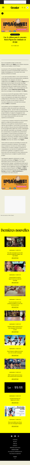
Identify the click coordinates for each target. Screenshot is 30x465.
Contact (15, 445)
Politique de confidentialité (15, 451)
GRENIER (15, 456)
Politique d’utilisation (15, 453)
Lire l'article (15, 258)
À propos (15, 439)
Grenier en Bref (15, 449)
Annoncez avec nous (15, 447)
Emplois (15, 443)
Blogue (15, 441)
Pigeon (3, 64)
